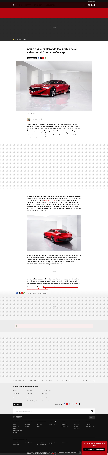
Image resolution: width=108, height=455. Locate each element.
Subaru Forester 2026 (87, 380)
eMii (14, 401)
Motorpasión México (65, 442)
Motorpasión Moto (65, 426)
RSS (73, 404)
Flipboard (43, 58)
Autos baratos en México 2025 (29, 380)
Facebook (84, 5)
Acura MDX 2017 (49, 200)
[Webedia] (91, 1)
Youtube (91, 5)
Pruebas (19, 5)
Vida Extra (27, 426)
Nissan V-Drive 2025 (42, 380)
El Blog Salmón (89, 424)
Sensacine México (41, 442)
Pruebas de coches (46, 390)
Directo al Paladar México (53, 443)
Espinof (39, 426)
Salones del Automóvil (16, 394)
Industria (28, 5)
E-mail (45, 58)
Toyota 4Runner (69, 380)
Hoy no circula (38, 5)
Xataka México (16, 442)
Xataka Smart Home (17, 430)
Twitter (89, 5)
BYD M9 (50, 380)
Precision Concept (42, 293)
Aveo (25, 39)
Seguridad (29, 393)
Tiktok (94, 5)
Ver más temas (17, 404)
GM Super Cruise (46, 401)
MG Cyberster (78, 380)
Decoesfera (76, 426)
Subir (90, 417)
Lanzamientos (50, 5)
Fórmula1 (15, 390)
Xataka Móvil (16, 426)
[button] (36, 119)
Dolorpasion (16, 398)
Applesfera (15, 428)
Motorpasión (64, 424)
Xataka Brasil (16, 444)
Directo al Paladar (53, 424)
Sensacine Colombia (41, 444)
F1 (58, 5)
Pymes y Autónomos (90, 426)
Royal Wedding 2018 (32, 401)
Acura (34, 293)
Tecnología (44, 393)
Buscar (92, 411)
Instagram (86, 5)
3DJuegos (27, 424)
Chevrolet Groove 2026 (59, 380)
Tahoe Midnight (45, 398)
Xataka (14, 424)
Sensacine (39, 424)
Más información (55, 453)
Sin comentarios (32, 58)
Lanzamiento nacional (32, 398)
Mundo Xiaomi (16, 432)
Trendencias (76, 424)
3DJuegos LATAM (29, 442)
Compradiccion (77, 428)
